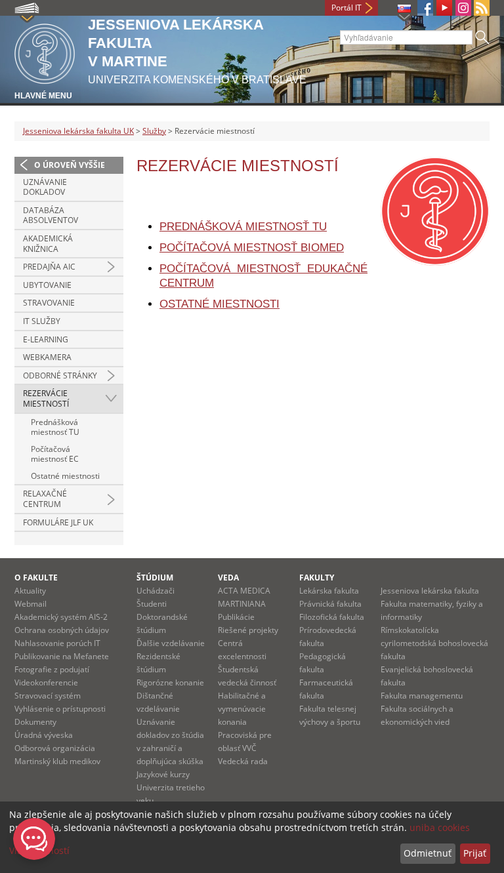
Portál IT (346, 7)
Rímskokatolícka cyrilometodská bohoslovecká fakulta (434, 643)
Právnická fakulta (330, 603)
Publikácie (236, 616)
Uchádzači (155, 590)
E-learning (45, 339)
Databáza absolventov (50, 215)
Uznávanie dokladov (45, 187)
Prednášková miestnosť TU (55, 427)
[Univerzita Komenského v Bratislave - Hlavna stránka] (44, 51)
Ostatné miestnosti (65, 475)
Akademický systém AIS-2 (61, 616)
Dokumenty (35, 721)
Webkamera (47, 357)
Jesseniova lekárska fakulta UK (78, 130)
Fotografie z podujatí (51, 669)
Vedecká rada (243, 761)
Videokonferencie (46, 682)
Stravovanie (49, 302)
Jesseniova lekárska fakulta (430, 590)
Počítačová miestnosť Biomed (251, 247)
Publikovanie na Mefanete (61, 656)
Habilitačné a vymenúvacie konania (242, 708)
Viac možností (39, 850)
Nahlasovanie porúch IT (57, 643)
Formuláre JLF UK (58, 522)
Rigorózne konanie (170, 682)
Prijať (474, 853)
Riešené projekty (248, 630)
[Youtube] (444, 8)
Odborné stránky (60, 375)
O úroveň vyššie (69, 165)
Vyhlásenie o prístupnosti (60, 708)
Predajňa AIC (49, 266)
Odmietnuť (428, 853)
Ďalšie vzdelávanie (170, 643)
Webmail (30, 603)
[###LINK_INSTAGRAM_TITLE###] (463, 8)
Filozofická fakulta (331, 616)
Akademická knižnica (48, 243)
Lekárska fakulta (329, 590)
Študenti (151, 603)
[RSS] (482, 8)
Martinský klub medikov (57, 761)
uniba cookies (440, 827)
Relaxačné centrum (45, 499)
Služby (154, 130)
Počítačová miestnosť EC (55, 454)
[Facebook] (425, 8)
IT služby (41, 321)
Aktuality (30, 590)
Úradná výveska (43, 735)
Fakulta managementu (422, 695)
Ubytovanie (47, 285)
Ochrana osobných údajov (61, 630)
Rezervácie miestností (46, 398)
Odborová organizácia (54, 748)
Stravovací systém (47, 695)
